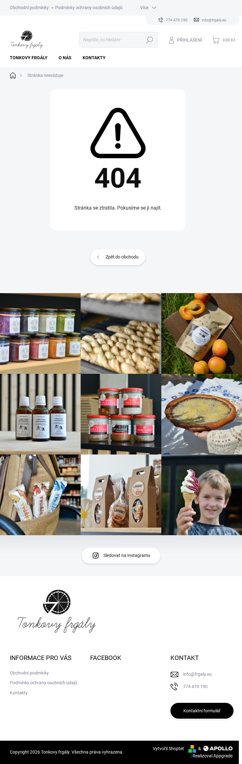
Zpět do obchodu (122, 256)
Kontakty (19, 692)
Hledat (149, 39)
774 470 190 (195, 686)
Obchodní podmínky (29, 7)
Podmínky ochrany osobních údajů (89, 7)
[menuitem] (31, 57)
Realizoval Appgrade (213, 755)
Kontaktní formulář (202, 710)
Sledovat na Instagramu (126, 555)
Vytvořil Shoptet (168, 748)
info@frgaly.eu (197, 674)
